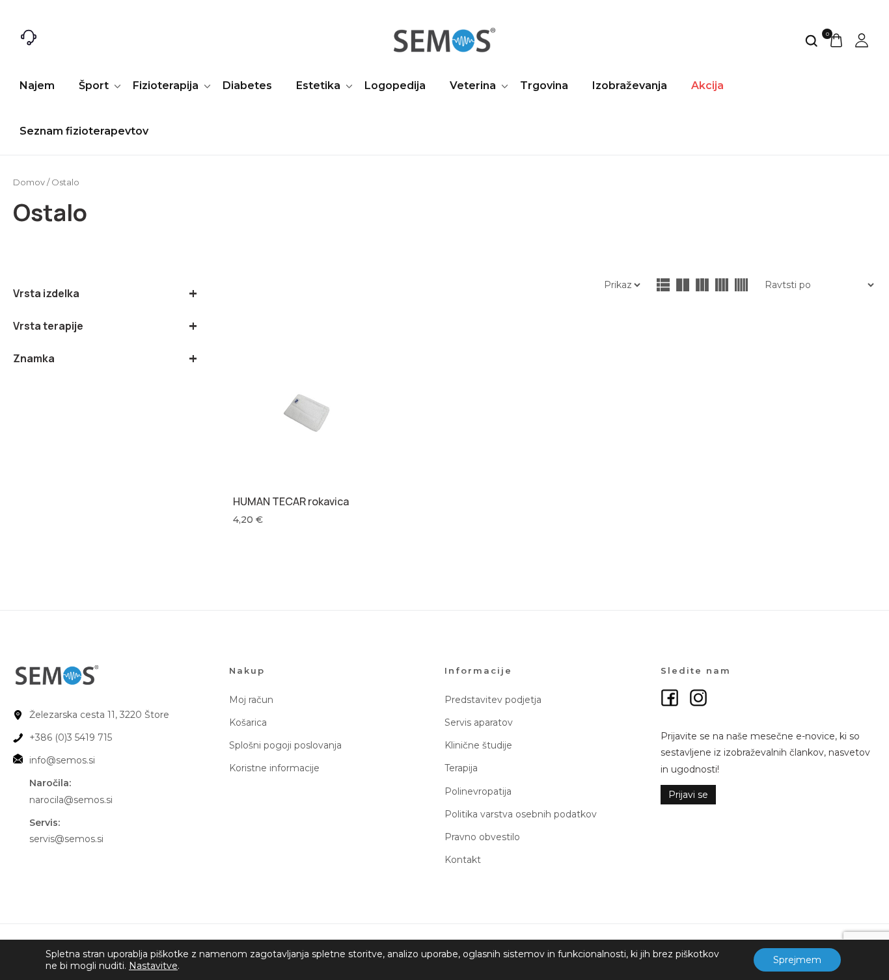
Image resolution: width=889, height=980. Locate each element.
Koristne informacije (274, 768)
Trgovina (544, 85)
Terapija (461, 768)
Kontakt (462, 860)
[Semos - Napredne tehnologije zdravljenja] (445, 40)
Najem (37, 85)
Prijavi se (688, 795)
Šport (94, 85)
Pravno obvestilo (482, 837)
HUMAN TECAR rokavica (291, 501)
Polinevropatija (478, 791)
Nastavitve (153, 966)
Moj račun (251, 700)
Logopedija (395, 85)
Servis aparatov (478, 722)
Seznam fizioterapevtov (84, 131)
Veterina (473, 85)
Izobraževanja (629, 85)
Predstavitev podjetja (492, 700)
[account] (861, 40)
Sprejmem (797, 960)
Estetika (318, 85)
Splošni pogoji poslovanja (285, 745)
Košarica (248, 722)
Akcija (707, 85)
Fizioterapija (165, 85)
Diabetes (247, 85)
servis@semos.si (66, 839)
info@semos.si (62, 760)
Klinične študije (478, 745)
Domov (29, 182)
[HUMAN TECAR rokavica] (307, 411)
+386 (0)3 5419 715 (70, 737)
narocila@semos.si (71, 800)
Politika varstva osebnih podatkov (520, 814)
